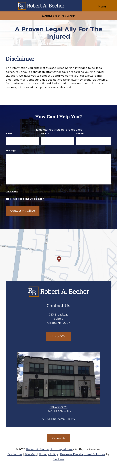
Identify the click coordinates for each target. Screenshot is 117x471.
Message (11, 150)
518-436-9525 (58, 407)
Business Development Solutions (82, 454)
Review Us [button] (58, 438)
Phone (80, 133)
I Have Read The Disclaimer (27, 198)
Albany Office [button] (58, 336)
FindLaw (58, 459)
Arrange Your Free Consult (59, 15)
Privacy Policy (48, 454)
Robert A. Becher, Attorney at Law (49, 449)
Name (9, 133)
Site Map (31, 454)
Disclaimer (12, 191)
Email (45, 133)
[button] (99, 6)
